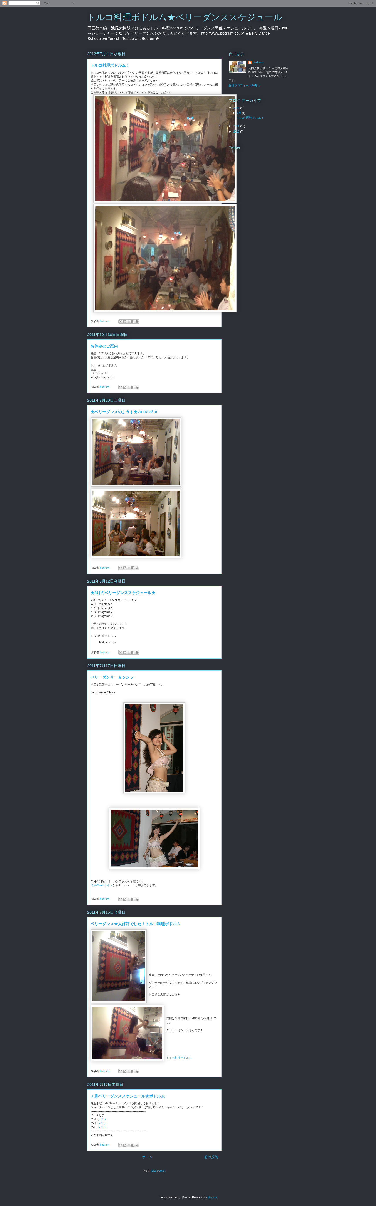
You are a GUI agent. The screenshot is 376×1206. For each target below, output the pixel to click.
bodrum (258, 62)
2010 (236, 131)
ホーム (147, 1157)
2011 (236, 126)
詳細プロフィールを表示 (244, 85)
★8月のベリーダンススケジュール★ (123, 593)
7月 (239, 113)
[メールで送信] (120, 321)
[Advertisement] (256, 190)
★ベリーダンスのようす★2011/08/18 (124, 412)
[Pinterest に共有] (137, 321)
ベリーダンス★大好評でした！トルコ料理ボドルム (136, 924)
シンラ (102, 1123)
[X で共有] (129, 321)
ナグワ (102, 1119)
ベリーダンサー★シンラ (112, 677)
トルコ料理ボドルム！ (110, 65)
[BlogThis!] (125, 321)
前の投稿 (211, 1157)
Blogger (212, 1197)
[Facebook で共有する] (133, 321)
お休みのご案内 (104, 346)
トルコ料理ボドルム (179, 1057)
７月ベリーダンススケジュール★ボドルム (128, 1096)
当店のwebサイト (101, 885)
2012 (236, 108)
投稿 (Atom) (158, 1170)
